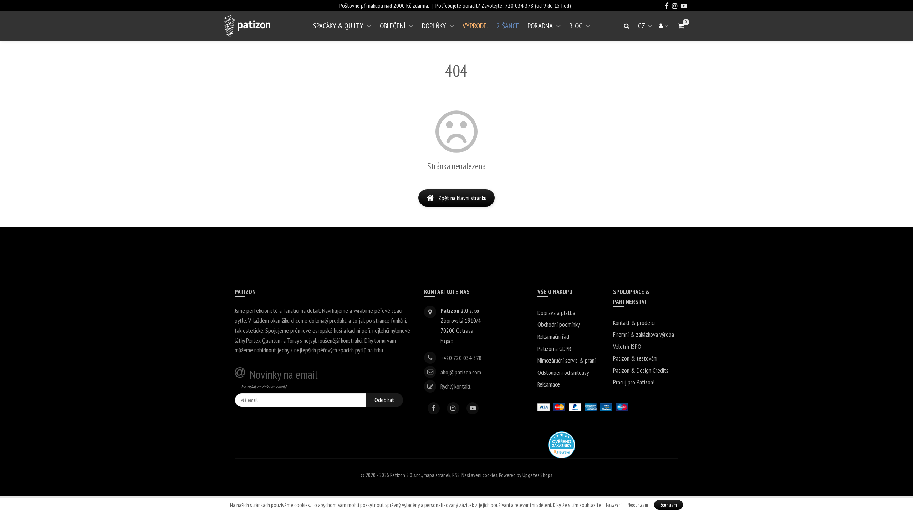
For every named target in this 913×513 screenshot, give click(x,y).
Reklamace (548, 384)
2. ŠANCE (507, 26)
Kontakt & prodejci (634, 322)
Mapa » (446, 340)
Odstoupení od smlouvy (563, 372)
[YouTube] (472, 408)
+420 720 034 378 (461, 357)
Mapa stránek (437, 475)
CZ (646, 28)
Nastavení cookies (479, 475)
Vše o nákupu (554, 291)
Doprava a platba (556, 313)
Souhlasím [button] (668, 505)
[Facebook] (434, 408)
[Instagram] (453, 408)
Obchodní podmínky (558, 324)
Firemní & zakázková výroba (643, 334)
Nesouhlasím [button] (638, 505)
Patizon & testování (635, 358)
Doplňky (434, 26)
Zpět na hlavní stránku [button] (462, 198)
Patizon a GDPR (554, 348)
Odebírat (384, 400)
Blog (575, 26)
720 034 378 (519, 6)
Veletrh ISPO (627, 346)
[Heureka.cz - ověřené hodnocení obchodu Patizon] (561, 444)
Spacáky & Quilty (338, 26)
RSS (456, 475)
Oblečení (393, 26)
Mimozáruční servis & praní (566, 360)
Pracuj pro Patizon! (633, 382)
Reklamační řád (553, 336)
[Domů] (247, 26)
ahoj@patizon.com (460, 372)
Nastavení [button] (614, 505)
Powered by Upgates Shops (525, 475)
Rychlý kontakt (455, 386)
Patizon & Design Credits (640, 370)
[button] (681, 25)
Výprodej (476, 26)
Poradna (540, 26)
